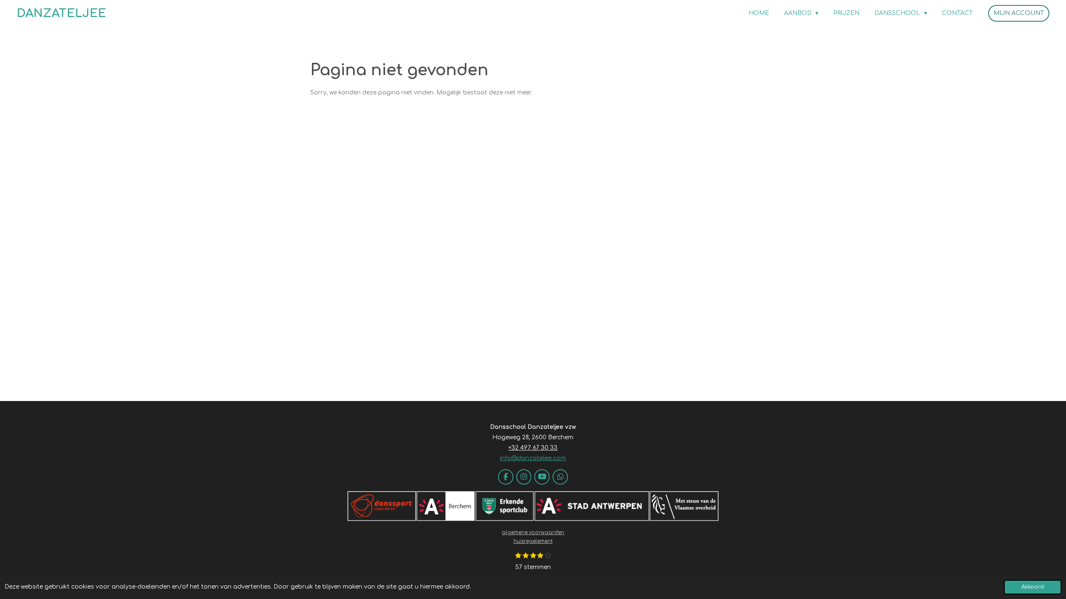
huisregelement (533, 541)
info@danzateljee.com (533, 458)
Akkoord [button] (1032, 587)
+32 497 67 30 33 (533, 448)
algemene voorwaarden (533, 532)
